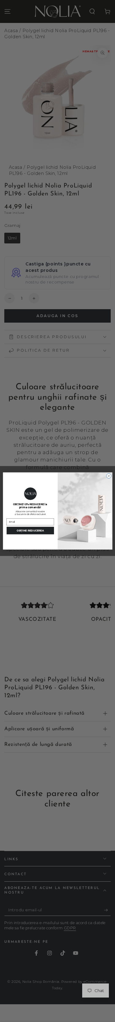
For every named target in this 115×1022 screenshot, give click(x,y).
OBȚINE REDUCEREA (30, 530)
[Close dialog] (108, 475)
